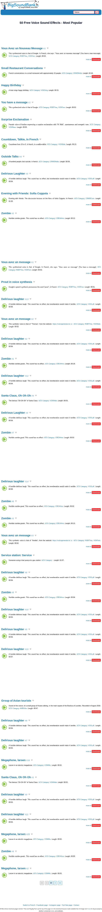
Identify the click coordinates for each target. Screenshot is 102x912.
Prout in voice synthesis (16, 281)
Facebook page (42, 905)
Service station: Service (16, 555)
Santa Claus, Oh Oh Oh (17, 395)
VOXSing (44, 90)
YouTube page (67, 905)
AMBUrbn (23, 708)
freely (88, 909)
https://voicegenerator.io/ (61, 324)
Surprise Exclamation (15, 119)
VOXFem (31, 56)
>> (60, 883)
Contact (76, 905)
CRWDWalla (77, 73)
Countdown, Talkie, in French (19, 139)
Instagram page (54, 905)
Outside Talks (11, 156)
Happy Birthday (11, 85)
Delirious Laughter (14, 173)
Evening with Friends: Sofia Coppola (24, 193)
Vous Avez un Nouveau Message (23, 48)
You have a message (16, 102)
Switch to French (29, 905)
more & (93, 59)
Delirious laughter (14, 299)
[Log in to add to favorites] (48, 48)
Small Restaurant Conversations (22, 68)
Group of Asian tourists (16, 700)
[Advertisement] (51, 34)
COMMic (47, 765)
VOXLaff (91, 179)
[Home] (51, 5)
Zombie (7, 213)
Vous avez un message (17, 262)
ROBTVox (23, 56)
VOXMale (61, 144)
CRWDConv (90, 198)
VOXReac (12, 127)
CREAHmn (60, 218)
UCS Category (14, 56)
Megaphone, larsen (15, 760)
